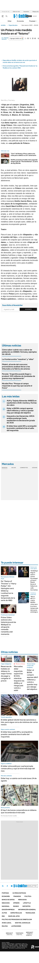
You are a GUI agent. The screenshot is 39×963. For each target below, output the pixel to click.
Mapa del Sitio (14, 916)
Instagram (12, 886)
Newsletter (32, 886)
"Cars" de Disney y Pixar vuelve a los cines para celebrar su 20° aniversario (23, 154)
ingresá (35, 16)
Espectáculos (13, 25)
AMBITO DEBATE (29, 933)
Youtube (21, 886)
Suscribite (28, 309)
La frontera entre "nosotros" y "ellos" (18, 359)
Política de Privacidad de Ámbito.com (17, 919)
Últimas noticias (19, 893)
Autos (4, 913)
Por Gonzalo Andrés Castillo (9, 816)
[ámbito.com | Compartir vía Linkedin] (32, 38)
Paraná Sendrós (5, 38)
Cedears (34, 467)
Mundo (16, 906)
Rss (3, 916)
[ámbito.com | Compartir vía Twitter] (30, 38)
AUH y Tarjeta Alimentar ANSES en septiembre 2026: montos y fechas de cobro (22, 402)
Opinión (16, 903)
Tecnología (30, 913)
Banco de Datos (8, 900)
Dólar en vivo (16, 11)
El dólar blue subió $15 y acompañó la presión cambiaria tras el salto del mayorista (21, 428)
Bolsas (14, 467)
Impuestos (26, 11)
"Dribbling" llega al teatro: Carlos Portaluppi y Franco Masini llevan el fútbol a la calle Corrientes (34, 580)
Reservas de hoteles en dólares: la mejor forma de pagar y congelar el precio (6, 673)
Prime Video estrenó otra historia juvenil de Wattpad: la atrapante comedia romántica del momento (8, 625)
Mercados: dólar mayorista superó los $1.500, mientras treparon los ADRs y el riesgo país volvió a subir (19, 678)
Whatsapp (26, 886)
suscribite (28, 16)
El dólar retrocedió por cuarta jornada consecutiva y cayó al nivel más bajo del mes (18, 768)
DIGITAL (9, 933)
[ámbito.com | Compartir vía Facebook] (28, 38)
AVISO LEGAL (6, 923)
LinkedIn (16, 886)
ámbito (3, 25)
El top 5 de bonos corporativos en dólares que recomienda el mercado (18, 811)
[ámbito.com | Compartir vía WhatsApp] (25, 38)
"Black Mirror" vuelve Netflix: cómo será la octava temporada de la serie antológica (34, 604)
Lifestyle (27, 903)
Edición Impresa (8, 910)
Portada (5, 893)
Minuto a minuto (20, 664)
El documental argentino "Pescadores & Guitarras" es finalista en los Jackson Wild (20, 67)
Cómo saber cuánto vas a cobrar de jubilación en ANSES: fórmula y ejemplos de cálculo (19, 352)
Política (27, 896)
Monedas (4, 467)
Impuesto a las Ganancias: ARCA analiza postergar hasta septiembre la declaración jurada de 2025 (21, 419)
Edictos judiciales (22, 923)
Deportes (26, 906)
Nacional (6, 906)
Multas (5, 926)
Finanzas (32, 21)
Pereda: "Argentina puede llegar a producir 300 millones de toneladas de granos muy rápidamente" (18, 376)
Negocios (6, 903)
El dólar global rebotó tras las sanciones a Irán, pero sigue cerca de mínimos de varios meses (19, 722)
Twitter (3, 886)
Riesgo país (35, 11)
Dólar (10, 21)
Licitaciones (16, 926)
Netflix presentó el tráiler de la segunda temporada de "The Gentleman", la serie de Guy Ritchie (24, 161)
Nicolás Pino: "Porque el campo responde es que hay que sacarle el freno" (17, 385)
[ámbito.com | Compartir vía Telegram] (35, 38)
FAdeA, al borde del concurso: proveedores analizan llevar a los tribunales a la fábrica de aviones (16, 366)
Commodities (24, 467)
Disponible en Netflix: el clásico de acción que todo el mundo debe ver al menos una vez (20, 61)
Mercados (22, 900)
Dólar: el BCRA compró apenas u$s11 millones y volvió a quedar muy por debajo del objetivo (20, 410)
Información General (27, 910)
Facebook (7, 886)
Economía (20, 21)
